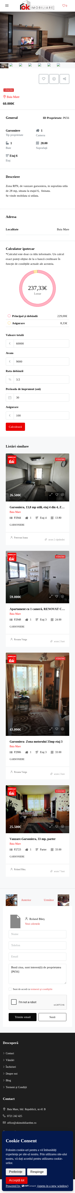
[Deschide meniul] (7, 6)
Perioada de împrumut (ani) (23, 389)
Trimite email (23, 1017)
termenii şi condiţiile (41, 989)
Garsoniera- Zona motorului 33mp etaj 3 (36, 741)
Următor (49, 900)
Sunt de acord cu (32, 989)
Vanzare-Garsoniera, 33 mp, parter (33, 839)
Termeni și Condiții (16, 1087)
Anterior (26, 900)
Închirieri (11, 1066)
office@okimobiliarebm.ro (21, 1122)
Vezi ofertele (32, 923)
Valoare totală (15, 335)
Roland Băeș (20, 869)
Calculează (15, 426)
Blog (8, 1080)
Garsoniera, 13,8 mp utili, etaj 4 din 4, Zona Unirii (42, 507)
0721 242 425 (14, 1116)
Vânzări (8, 90)
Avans (9, 353)
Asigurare (12, 407)
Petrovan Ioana (21, 537)
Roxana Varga (20, 639)
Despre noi (12, 1073)
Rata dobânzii (14, 371)
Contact (10, 1053)
